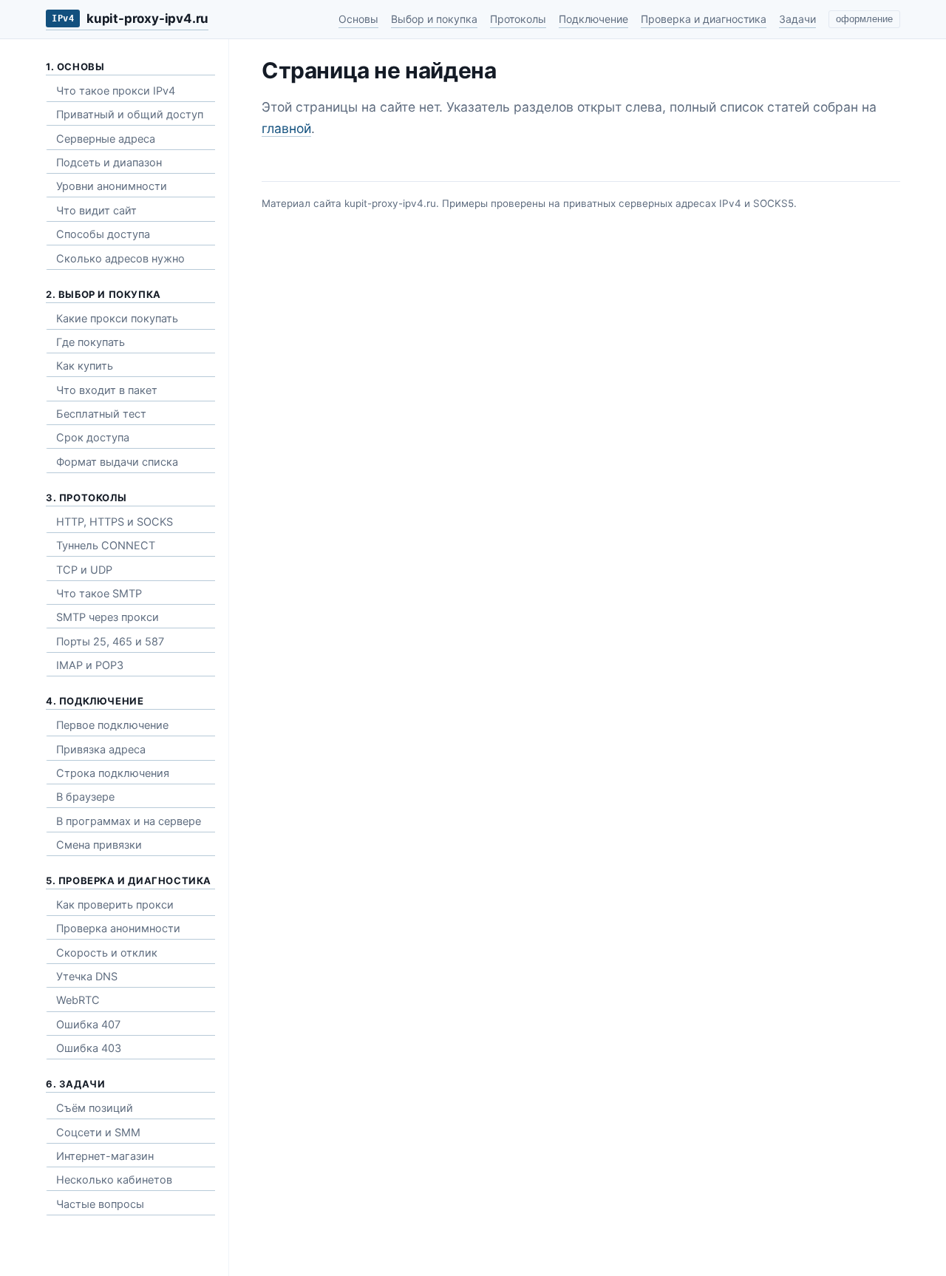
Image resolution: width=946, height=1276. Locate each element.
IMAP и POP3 (89, 665)
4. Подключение (94, 701)
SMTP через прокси (107, 617)
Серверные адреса (105, 139)
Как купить (84, 366)
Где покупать (90, 342)
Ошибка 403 (88, 1048)
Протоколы (518, 19)
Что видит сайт (96, 210)
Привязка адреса (101, 749)
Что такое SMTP (99, 593)
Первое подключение (112, 725)
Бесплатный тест (101, 414)
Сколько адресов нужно (120, 258)
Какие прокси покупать (117, 318)
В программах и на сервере (128, 821)
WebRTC (78, 1000)
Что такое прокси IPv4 (115, 91)
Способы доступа (103, 234)
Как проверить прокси (115, 905)
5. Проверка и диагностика (128, 880)
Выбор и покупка (434, 19)
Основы (358, 19)
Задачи (797, 19)
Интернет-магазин (105, 1156)
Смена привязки (99, 845)
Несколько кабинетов (114, 1180)
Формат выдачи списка (117, 462)
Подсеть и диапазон (109, 162)
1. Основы (75, 66)
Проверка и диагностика (703, 19)
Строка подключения (112, 773)
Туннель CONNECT (105, 545)
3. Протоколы (86, 497)
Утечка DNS (87, 976)
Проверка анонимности (118, 928)
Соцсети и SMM (98, 1132)
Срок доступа (92, 437)
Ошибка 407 (88, 1024)
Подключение (593, 19)
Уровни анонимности (111, 186)
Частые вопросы (100, 1204)
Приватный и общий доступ (129, 114)
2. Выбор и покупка (103, 294)
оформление (864, 19)
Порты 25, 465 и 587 (110, 641)
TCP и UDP (84, 570)
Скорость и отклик (106, 953)
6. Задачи (75, 1084)
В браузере (85, 797)
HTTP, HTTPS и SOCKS (114, 522)
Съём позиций (94, 1108)
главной (286, 128)
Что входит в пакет (106, 390)
